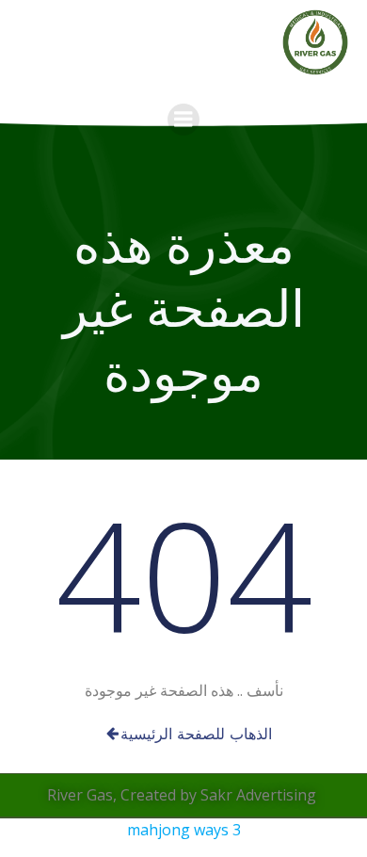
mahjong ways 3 (184, 829)
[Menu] (183, 120)
